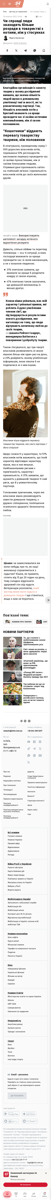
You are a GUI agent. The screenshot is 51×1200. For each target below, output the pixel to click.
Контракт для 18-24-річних (19, 914)
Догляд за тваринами (18, 12)
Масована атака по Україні (20, 882)
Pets (5, 12)
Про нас (6, 772)
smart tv (11, 1121)
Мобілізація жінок (16, 910)
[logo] (17, 4)
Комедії (11, 980)
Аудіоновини (13, 851)
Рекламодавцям (10, 794)
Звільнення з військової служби (22, 903)
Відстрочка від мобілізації (19, 917)
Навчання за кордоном (18, 1011)
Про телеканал (9, 785)
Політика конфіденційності (10, 804)
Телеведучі (8, 790)
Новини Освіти (15, 993)
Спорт (11, 1041)
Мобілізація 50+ (15, 906)
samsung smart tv (30, 1121)
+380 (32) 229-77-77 (19, 1160)
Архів (30, 805)
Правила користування (13, 799)
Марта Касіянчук (16, 38)
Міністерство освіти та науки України (24, 996)
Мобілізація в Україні (19, 899)
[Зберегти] (44, 50)
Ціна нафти (13, 937)
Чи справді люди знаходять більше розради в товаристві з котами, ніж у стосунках (39, 12)
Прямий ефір (14, 843)
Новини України (15, 840)
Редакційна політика (12, 781)
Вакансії (31, 796)
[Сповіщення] (47, 3)
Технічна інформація (36, 787)
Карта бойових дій (16, 871)
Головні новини (15, 836)
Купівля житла (14, 1028)
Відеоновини (13, 847)
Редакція (7, 776)
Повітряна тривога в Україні (20, 878)
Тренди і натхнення (16, 1031)
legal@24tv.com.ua (35, 1163)
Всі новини (13, 832)
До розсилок (17, 1096)
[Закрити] (46, 1173)
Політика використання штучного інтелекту (13, 811)
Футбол (11, 1048)
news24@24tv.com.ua (12, 731)
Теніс (10, 1052)
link (28, 741)
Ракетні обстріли (15, 867)
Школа (11, 1000)
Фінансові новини (16, 945)
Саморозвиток (14, 1007)
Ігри (29, 814)
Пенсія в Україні (15, 956)
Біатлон (11, 1056)
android (11, 1113)
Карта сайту (32, 810)
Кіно (10, 965)
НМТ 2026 (12, 1004)
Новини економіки (17, 933)
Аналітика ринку (15, 1024)
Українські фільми (16, 972)
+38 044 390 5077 (35, 731)
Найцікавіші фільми (17, 969)
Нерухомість (14, 1020)
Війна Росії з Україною (20, 864)
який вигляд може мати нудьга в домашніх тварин (21, 592)
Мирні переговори (16, 875)
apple (30, 1113)
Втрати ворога (14, 890)
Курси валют (13, 941)
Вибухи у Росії (14, 886)
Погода (11, 855)
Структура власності (36, 801)
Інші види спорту (15, 1059)
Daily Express (20, 43)
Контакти (31, 792)
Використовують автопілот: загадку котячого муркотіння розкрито (21, 239)
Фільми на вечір (15, 976)
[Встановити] (25, 1179)
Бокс (10, 1044)
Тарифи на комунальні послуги (22, 948)
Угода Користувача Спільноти (35, 777)
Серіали (11, 984)
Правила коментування (37, 783)
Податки (11, 952)
